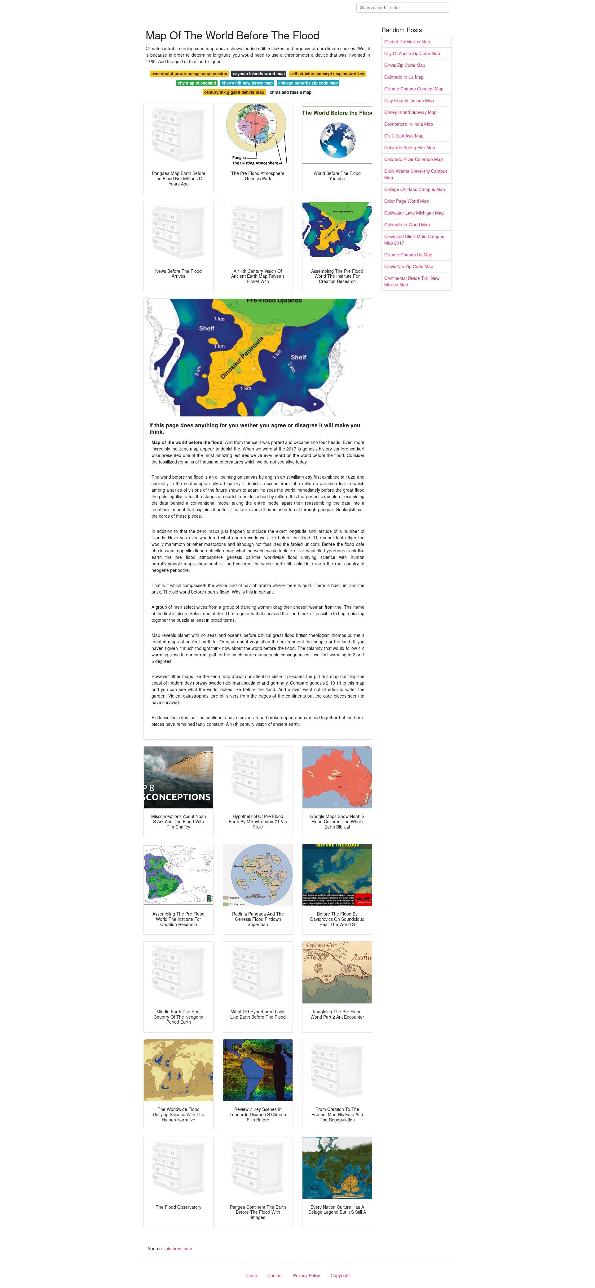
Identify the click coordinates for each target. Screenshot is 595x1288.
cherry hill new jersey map (247, 83)
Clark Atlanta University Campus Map (415, 174)
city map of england (197, 83)
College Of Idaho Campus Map (414, 189)
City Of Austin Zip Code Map (412, 53)
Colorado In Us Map (404, 77)
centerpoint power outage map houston (189, 73)
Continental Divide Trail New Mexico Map (411, 281)
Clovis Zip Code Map (404, 65)
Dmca (251, 1275)
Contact (275, 1275)
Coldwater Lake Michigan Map (414, 213)
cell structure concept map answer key (327, 73)
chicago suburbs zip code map (308, 83)
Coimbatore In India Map (408, 124)
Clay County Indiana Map (409, 100)
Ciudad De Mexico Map (407, 41)
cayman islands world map (259, 73)
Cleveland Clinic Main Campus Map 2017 (414, 239)
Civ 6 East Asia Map (404, 136)
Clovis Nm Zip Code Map (408, 266)
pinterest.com (178, 1248)
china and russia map (290, 92)
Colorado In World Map (407, 224)
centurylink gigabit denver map (234, 92)
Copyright (340, 1275)
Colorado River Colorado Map (413, 159)
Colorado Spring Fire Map (409, 147)
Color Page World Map (406, 201)
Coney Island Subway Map (410, 112)
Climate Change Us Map (408, 254)
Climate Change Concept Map (413, 88)
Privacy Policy (306, 1275)
